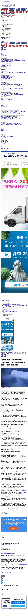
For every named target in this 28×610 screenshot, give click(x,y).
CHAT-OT (3, 146)
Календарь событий (8, 24)
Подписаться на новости (9, 4)
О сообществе (4, 135)
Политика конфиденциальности (8, 553)
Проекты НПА (4, 66)
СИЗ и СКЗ (3, 96)
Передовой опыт (4, 64)
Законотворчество (5, 56)
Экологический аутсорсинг (7, 119)
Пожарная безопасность (6, 99)
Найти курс (14, 528)
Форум (6, 32)
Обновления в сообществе (7, 136)
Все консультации (5, 83)
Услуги (6, 30)
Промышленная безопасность (7, 98)
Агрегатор (7, 29)
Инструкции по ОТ (5, 75)
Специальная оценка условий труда (9, 117)
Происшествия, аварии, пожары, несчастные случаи (13, 62)
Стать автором (6, 6)
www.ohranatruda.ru (15, 585)
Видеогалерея (4, 142)
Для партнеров (4, 106)
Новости (7, 22)
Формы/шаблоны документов (7, 79)
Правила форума (4, 130)
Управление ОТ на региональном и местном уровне (13, 60)
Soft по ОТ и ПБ (8, 26)
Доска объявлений (5, 143)
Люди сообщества (5, 137)
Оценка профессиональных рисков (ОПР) (10, 113)
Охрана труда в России (6, 539)
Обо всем (3, 69)
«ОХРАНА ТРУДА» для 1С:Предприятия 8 (11, 123)
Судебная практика (5, 67)
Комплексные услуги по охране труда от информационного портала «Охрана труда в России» (13, 110)
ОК (5, 606)
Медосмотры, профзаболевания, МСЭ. (9, 93)
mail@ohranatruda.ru (5, 544)
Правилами (11, 558)
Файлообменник (4, 141)
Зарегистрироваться (5, 608)
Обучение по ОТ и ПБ (6, 92)
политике (9, 603)
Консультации (8, 28)
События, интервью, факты (7, 61)
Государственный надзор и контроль (9, 59)
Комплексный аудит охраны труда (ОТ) (10, 112)
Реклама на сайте (7, 2)
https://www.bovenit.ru (21, 492)
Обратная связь (6, 1)
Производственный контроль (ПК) (9, 116)
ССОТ (6, 34)
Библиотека (7, 25)
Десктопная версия (5, 549)
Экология (3, 101)
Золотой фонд (8, 33)
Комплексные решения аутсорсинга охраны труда (12, 115)
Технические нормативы (6, 77)
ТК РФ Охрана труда (5, 78)
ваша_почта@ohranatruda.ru (9, 5)
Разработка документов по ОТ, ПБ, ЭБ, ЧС (10, 118)
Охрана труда (4, 58)
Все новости (3, 55)
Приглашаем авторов (5, 131)
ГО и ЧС (3, 100)
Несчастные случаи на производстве (9, 90)
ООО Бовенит (14, 488)
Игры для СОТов (4, 150)
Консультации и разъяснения (7, 65)
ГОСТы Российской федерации (8, 76)
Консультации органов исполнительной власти (11, 84)
